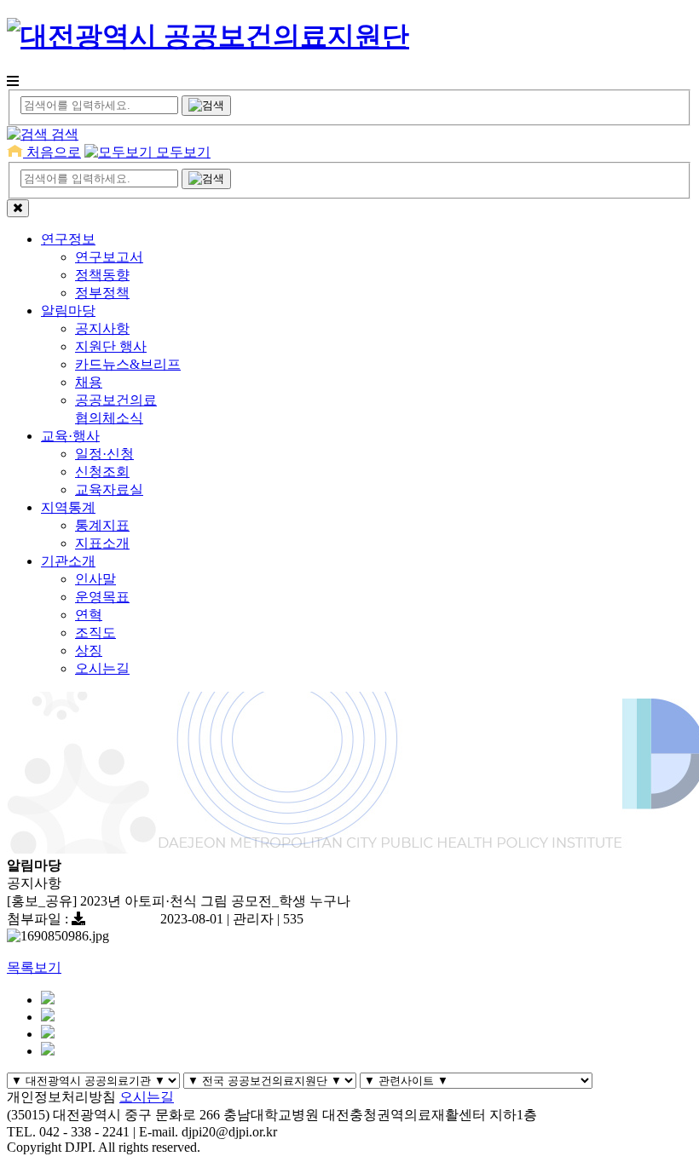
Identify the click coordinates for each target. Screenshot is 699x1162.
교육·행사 (70, 436)
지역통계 (68, 507)
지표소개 (102, 543)
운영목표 (102, 597)
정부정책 (102, 292)
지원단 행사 (111, 346)
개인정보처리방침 (61, 1097)
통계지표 (102, 525)
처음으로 (52, 152)
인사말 (95, 579)
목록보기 (34, 967)
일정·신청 (104, 453)
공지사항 (102, 328)
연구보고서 (109, 257)
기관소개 (68, 561)
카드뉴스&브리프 (128, 364)
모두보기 (182, 152)
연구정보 (68, 239)
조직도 (95, 632)
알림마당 (68, 310)
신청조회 (102, 471)
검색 (63, 134)
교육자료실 (109, 489)
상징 (88, 650)
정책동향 (102, 274)
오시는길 (102, 668)
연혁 (88, 614)
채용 (88, 382)
